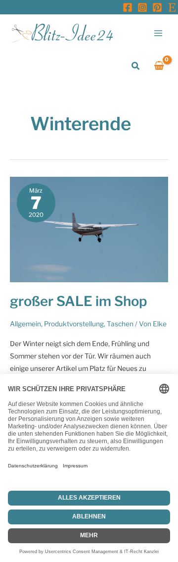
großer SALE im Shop (78, 301)
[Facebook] (128, 7)
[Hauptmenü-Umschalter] (158, 33)
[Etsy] (172, 7)
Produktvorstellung (74, 324)
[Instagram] (142, 7)
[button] (136, 66)
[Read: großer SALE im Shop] (89, 229)
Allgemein (25, 324)
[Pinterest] (157, 7)
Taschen (120, 324)
